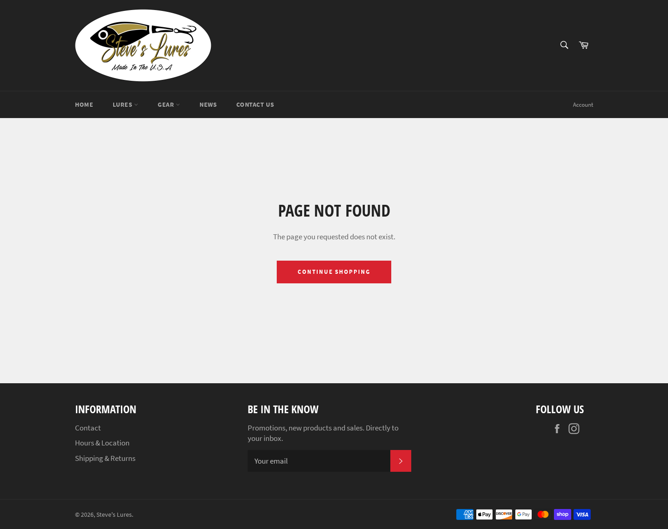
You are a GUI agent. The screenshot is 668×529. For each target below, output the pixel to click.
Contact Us (255, 104)
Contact (88, 428)
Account (583, 105)
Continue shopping (334, 272)
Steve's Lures (114, 515)
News (208, 104)
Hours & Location (102, 443)
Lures (123, 104)
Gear (167, 104)
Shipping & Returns (105, 458)
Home (84, 104)
